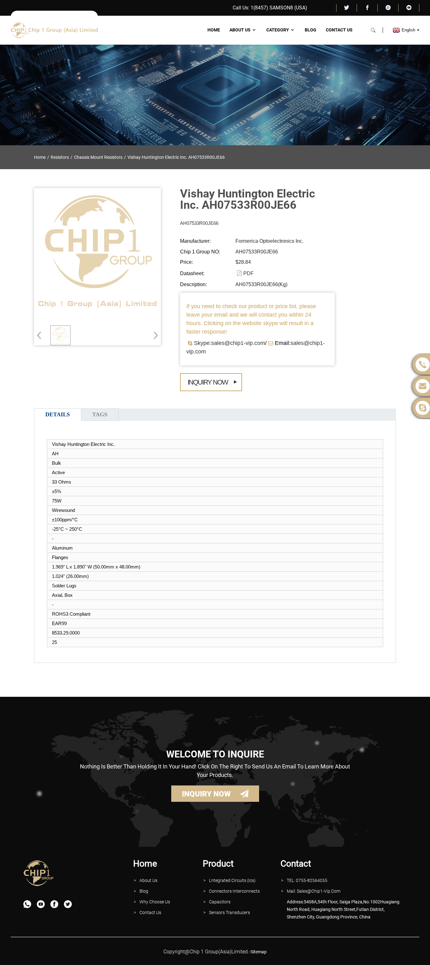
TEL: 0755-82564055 (307, 880)
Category (277, 30)
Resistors (60, 157)
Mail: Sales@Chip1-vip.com (313, 891)
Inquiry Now (208, 382)
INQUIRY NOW (206, 794)
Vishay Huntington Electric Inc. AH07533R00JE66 (176, 157)
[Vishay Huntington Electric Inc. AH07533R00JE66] (60, 335)
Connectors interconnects (234, 891)
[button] (154, 335)
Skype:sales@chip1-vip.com (229, 343)
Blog (310, 30)
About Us (240, 30)
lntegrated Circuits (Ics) (232, 880)
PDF (248, 273)
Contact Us (339, 30)
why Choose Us (154, 901)
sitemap (259, 951)
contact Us (150, 912)
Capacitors (219, 901)
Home (213, 30)
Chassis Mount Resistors (98, 157)
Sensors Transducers (229, 912)
